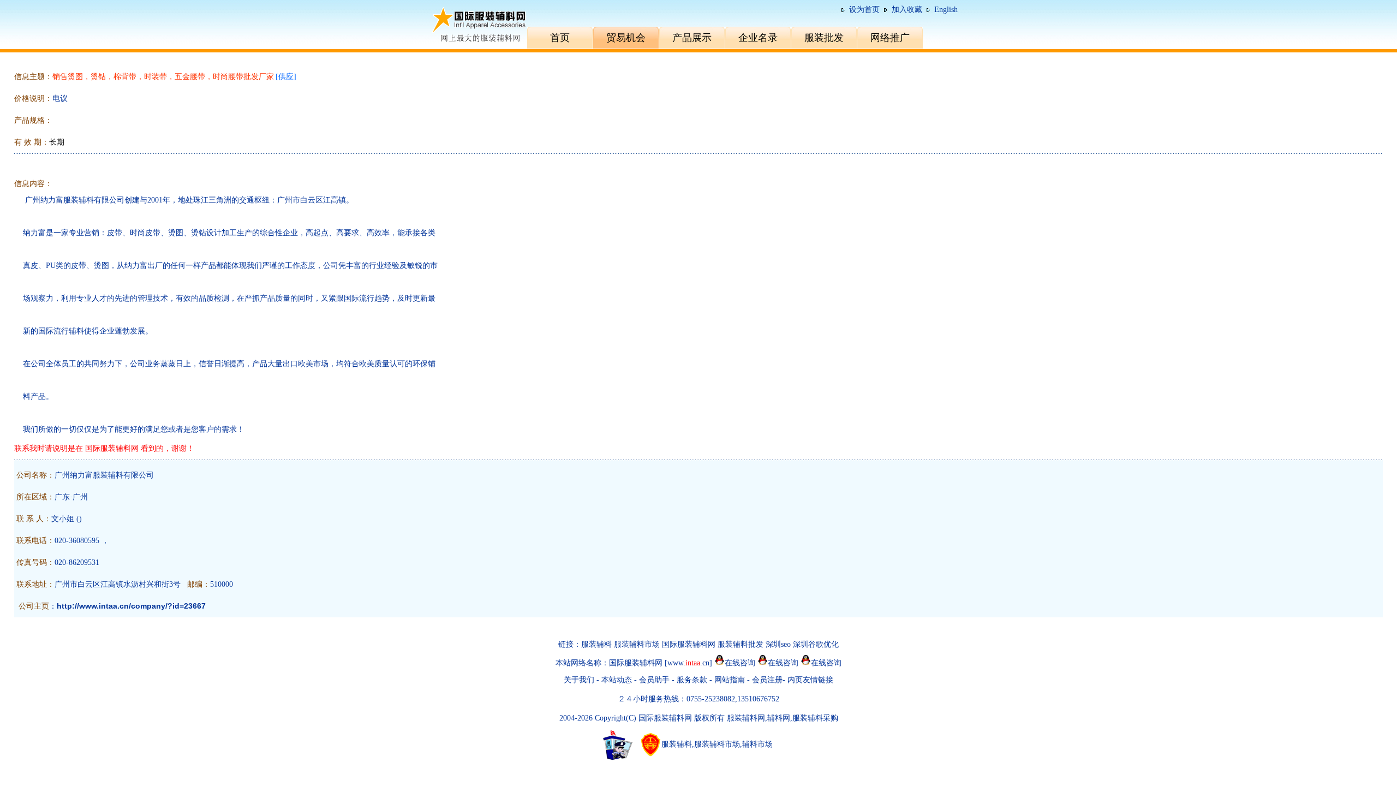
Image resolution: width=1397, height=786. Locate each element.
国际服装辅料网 (688, 644)
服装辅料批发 (740, 644)
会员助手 (654, 680)
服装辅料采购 (815, 718)
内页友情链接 (810, 680)
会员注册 (767, 680)
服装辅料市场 (637, 644)
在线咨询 (740, 663)
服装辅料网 (746, 718)
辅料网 (778, 718)
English (946, 9)
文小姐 (62, 519)
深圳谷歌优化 (816, 644)
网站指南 (730, 680)
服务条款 (692, 680)
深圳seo (778, 644)
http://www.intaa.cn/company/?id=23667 (131, 606)
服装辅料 (596, 644)
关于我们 (579, 680)
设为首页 (864, 9)
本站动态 (616, 680)
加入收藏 (907, 9)
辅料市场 (757, 744)
